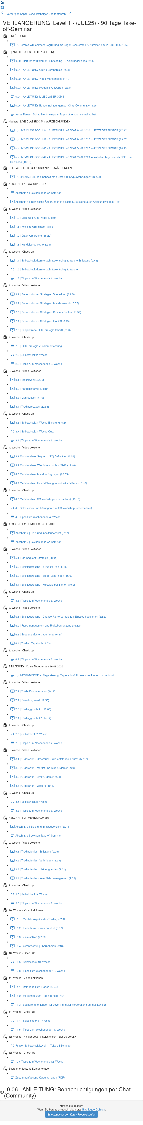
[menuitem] (2, 8)
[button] (2, 3)
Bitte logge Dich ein (93, 1109)
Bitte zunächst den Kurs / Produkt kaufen (71, 1114)
